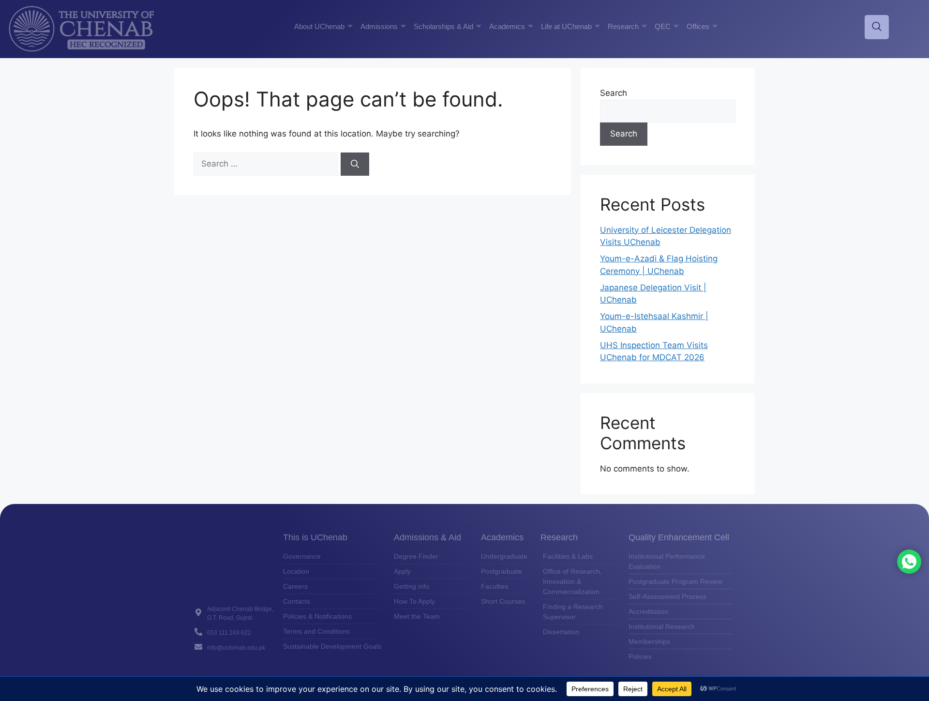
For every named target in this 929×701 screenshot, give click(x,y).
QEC (663, 26)
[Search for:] (267, 163)
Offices (698, 26)
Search (613, 93)
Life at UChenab (566, 26)
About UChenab (319, 26)
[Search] (355, 164)
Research (623, 26)
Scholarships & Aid (443, 26)
